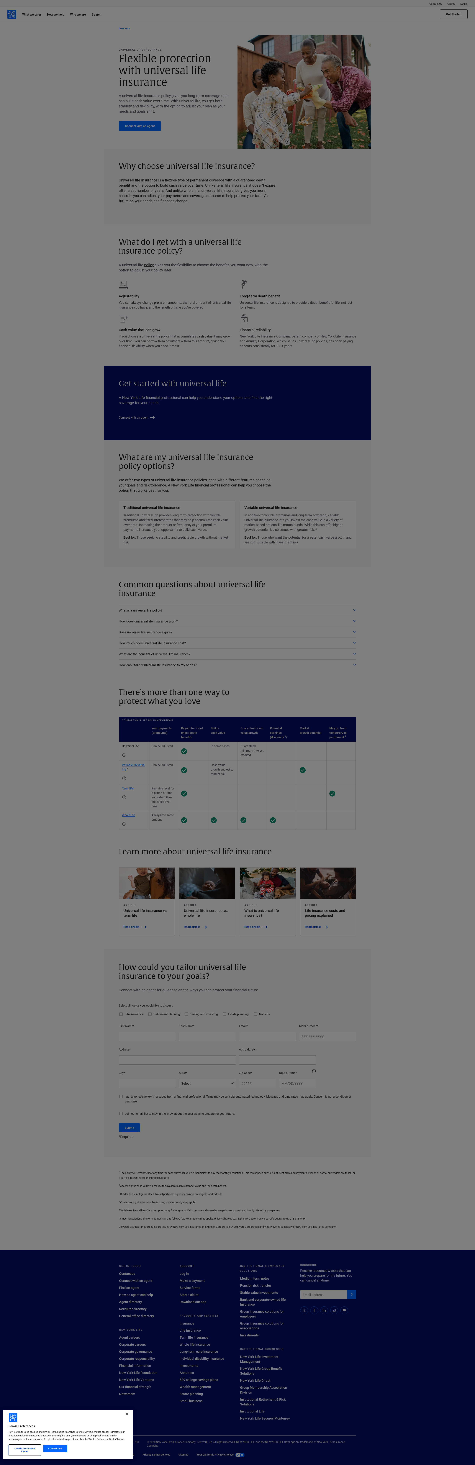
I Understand (55, 1448)
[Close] (127, 1414)
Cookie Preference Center (24, 1450)
